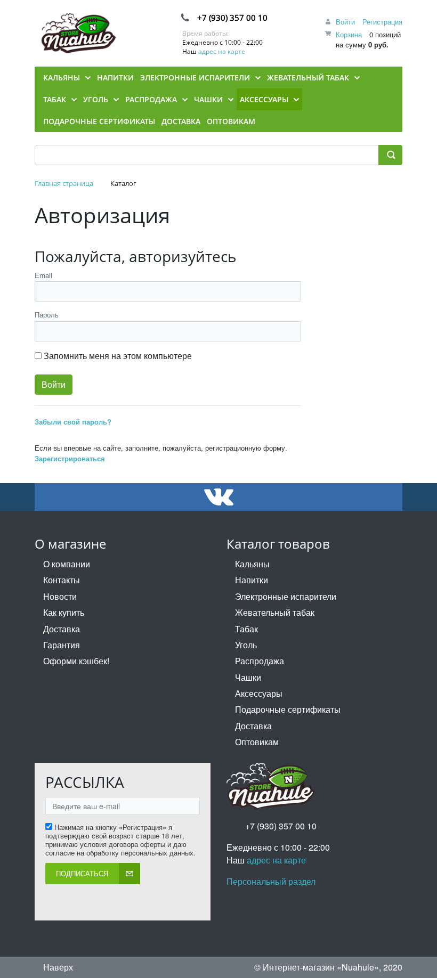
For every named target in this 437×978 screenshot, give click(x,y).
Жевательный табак (274, 612)
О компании (66, 564)
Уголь (246, 645)
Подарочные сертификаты (288, 709)
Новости (60, 596)
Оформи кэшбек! (76, 661)
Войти (345, 22)
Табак (246, 629)
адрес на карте (221, 51)
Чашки (248, 677)
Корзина (349, 34)
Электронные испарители (285, 596)
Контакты (61, 580)
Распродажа (259, 661)
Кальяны (252, 564)
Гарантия (61, 645)
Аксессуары (258, 693)
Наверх (57, 967)
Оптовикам (257, 742)
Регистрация (382, 22)
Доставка (61, 629)
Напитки (251, 580)
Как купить (63, 612)
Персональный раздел (270, 881)
